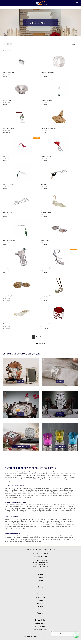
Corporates (40, 597)
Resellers (40, 603)
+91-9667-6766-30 (40, 556)
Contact (40, 581)
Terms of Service (40, 630)
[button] (4, 44)
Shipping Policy (40, 626)
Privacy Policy (40, 620)
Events (40, 600)
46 (48, 337)
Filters (73, 44)
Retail (40, 607)
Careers (40, 577)
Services (40, 584)
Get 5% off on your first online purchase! (40, 636)
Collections (40, 594)
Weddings (40, 613)
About (40, 574)
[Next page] (51, 337)
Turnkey (40, 610)
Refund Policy (40, 623)
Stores (40, 587)
